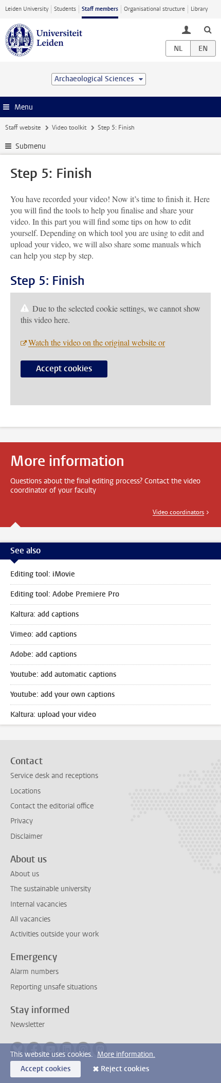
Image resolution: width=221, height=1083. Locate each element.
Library (199, 9)
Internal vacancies (38, 904)
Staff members (100, 9)
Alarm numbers (34, 972)
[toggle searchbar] (207, 29)
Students (65, 9)
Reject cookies (125, 1069)
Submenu (30, 146)
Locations (25, 791)
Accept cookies (64, 368)
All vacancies (30, 919)
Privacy (21, 821)
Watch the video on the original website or (96, 342)
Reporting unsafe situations (53, 987)
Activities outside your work (54, 934)
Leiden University (26, 9)
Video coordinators (178, 512)
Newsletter (27, 1025)
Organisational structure (154, 9)
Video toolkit (69, 127)
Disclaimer (26, 836)
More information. (126, 1054)
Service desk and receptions (54, 776)
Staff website (23, 127)
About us (24, 874)
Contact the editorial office (52, 806)
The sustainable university (50, 889)
